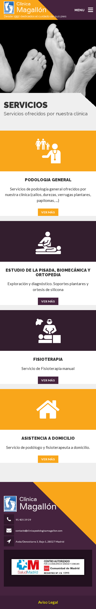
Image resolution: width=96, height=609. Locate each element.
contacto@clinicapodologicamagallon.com (39, 530)
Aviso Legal (48, 602)
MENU (79, 10)
